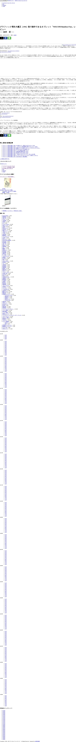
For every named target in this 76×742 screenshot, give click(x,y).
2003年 (3, 732)
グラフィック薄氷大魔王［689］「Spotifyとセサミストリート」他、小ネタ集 (18, 154)
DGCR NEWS (5, 215)
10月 (6, 352)
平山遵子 (4, 280)
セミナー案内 (5, 312)
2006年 (3, 729)
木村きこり (4, 302)
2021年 (3, 710)
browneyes (4, 274)
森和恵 (3, 268)
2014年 (3, 719)
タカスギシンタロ (8, 295)
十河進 (3, 232)
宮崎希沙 (4, 278)
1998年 (3, 739)
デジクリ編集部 (5, 321)
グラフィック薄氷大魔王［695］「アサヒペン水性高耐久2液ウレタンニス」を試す (20, 146)
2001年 (3, 735)
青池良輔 (4, 242)
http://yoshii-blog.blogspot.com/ (8, 116)
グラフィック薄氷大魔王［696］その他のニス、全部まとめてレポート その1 (18, 145)
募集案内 (4, 318)
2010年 (3, 724)
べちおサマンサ (5, 256)
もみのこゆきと (5, 261)
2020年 (3, 711)
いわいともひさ (5, 285)
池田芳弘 (4, 301)
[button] (2, 38)
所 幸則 (4, 254)
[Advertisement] (35, 16)
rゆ (3, 223)
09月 (6, 351)
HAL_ (3, 247)
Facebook (4, 5)
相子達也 (4, 251)
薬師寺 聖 (4, 269)
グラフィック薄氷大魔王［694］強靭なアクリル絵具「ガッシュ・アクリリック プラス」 (21, 147)
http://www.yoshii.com (6, 112)
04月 (6, 338)
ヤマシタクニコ (5, 236)
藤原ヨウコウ (5, 291)
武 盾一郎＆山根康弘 (6, 240)
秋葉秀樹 (4, 267)
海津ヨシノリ (5, 228)
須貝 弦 (4, 244)
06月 (6, 347)
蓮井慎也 (4, 265)
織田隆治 (4, 279)
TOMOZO (4, 290)
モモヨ (3, 219)
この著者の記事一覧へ (5, 158)
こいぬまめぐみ (5, 289)
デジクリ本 (4, 327)
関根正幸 (4, 292)
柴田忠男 (4, 306)
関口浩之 (4, 283)
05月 (6, 346)
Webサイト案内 (5, 317)
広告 (6, 323)
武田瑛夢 (4, 252)
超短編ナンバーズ (6, 294)
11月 (6, 353)
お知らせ (7, 322)
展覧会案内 (4, 311)
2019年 (3, 713)
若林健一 (4, 281)
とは (8, 165)
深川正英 (4, 241)
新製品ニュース (5, 313)
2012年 (3, 721)
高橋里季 (4, 246)
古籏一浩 (4, 218)
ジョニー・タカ (5, 272)
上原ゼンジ (4, 231)
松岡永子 (7, 297)
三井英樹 (4, 220)
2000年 (3, 736)
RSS (3, 4)
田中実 (3, 305)
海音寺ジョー (7, 299)
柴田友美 (7, 296)
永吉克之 (4, 229)
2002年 (3, 734)
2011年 (3, 723)
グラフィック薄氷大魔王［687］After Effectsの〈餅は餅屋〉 (15, 156)
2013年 (3, 720)
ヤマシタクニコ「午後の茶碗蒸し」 (7, 176)
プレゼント (4, 320)
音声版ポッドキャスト (7, 325)
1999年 (3, 737)
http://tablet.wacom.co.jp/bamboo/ (13, 50)
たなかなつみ (7, 300)
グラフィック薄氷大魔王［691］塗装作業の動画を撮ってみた (15, 151)
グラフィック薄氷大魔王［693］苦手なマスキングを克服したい (15, 149)
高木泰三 (4, 262)
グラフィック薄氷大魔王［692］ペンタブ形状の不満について (15, 150)
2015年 (3, 718)
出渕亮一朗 (4, 273)
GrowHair (4, 234)
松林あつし (4, 249)
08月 (6, 349)
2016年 (3, 716)
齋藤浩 (3, 248)
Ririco (3, 275)
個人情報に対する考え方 (7, 168)
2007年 (3, 727)
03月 (6, 337)
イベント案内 (5, 310)
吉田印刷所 (37, 741)
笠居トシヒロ (5, 225)
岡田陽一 (4, 257)
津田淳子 (4, 253)
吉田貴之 (4, 286)
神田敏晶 (4, 216)
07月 (6, 348)
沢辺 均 (3, 270)
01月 (6, 335)
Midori (3, 245)
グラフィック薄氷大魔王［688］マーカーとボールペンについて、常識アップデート (20, 155)
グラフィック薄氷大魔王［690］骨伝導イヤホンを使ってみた (15, 152)
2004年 (3, 731)
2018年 (3, 714)
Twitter (3, 6)
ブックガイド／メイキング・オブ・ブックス (11, 315)
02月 (6, 336)
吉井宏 (3, 226)
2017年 (3, 715)
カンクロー (4, 288)
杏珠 (3, 259)
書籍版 (3, 192)
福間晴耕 (4, 284)
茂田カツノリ (5, 230)
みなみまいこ (5, 304)
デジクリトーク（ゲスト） (8, 309)
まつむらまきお (5, 224)
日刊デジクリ (5, 328)
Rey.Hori (4, 258)
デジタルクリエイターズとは (8, 2)
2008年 (3, 726)
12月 (6, 354)
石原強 (3, 221)
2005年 (3, 730)
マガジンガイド (5, 316)
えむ (3, 263)
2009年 (3, 725)
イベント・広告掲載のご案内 (8, 167)
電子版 (3, 188)
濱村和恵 (4, 307)
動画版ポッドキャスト (7, 326)
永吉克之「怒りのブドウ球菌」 (6, 190)
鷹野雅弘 (4, 235)
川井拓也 (4, 264)
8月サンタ (4, 239)
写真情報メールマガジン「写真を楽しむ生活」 (12, 210)
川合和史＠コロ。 (6, 276)
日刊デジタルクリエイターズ (21, 0)
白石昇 (3, 237)
